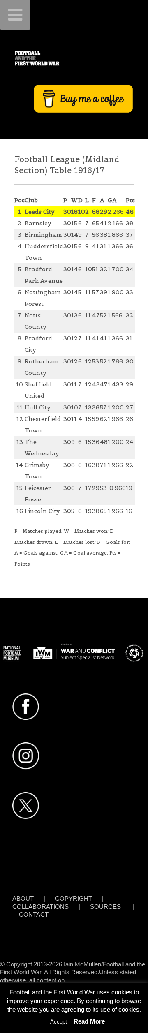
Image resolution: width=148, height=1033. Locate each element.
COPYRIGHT (73, 898)
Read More (89, 1021)
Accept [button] (58, 1022)
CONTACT (34, 914)
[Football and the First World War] (74, 58)
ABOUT (23, 898)
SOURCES (105, 906)
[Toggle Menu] (15, 15)
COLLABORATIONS (40, 906)
